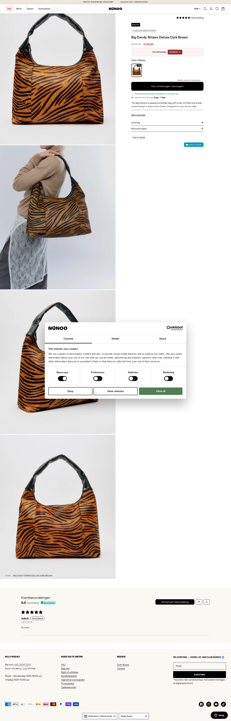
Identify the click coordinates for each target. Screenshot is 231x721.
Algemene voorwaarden (73, 679)
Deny (70, 391)
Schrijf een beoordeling (175, 602)
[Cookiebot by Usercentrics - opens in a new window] (169, 328)
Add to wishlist (195, 144)
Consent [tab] (68, 338)
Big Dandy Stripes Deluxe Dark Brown (32, 575)
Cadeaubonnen (68, 687)
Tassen (29, 8)
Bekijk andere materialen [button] (189, 80)
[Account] (211, 9)
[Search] (205, 9)
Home (8, 575)
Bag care (65, 668)
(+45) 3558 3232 (22, 664)
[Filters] (199, 602)
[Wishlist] (217, 9)
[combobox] (99, 716)
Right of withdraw (69, 672)
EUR (196, 9)
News (19, 8)
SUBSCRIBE (199, 674)
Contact (121, 668)
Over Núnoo (123, 664)
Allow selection (115, 391)
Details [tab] (115, 338)
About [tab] (162, 338)
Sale (9, 8)
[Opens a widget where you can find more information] (219, 715)
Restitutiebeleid (69, 676)
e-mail (23, 668)
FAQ (63, 664)
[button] (223, 9)
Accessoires (44, 8)
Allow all (160, 391)
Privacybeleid (67, 683)
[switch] (97, 378)
